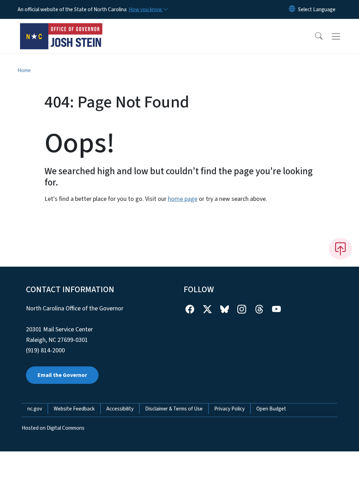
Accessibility (120, 409)
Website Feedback (74, 409)
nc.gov (34, 409)
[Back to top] (340, 249)
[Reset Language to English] (292, 9)
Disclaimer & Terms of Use (174, 409)
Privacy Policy (229, 409)
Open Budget (271, 409)
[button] (314, 36)
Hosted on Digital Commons (53, 428)
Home (24, 70)
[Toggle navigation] (342, 36)
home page (182, 199)
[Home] (61, 28)
